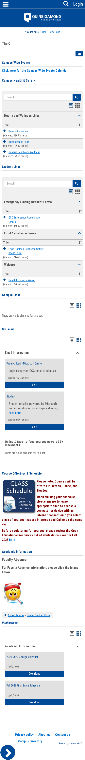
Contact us (62, 735)
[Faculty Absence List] (13, 593)
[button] (79, 116)
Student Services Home (38, 615)
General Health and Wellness (24, 152)
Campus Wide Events (16, 63)
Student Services (16, 615)
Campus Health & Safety (18, 80)
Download (46, 673)
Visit (48, 384)
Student (11, 396)
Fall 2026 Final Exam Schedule (23, 685)
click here (15, 413)
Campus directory (30, 741)
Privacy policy (24, 735)
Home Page (54, 32)
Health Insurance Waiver (21, 280)
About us (44, 735)
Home (43, 32)
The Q (6, 43)
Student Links (11, 167)
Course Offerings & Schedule (22, 473)
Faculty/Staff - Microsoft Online (24, 363)
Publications (10, 623)
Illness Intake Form (18, 141)
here (12, 540)
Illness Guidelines (18, 131)
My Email (8, 329)
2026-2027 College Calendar (22, 656)
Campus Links (11, 295)
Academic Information (17, 552)
